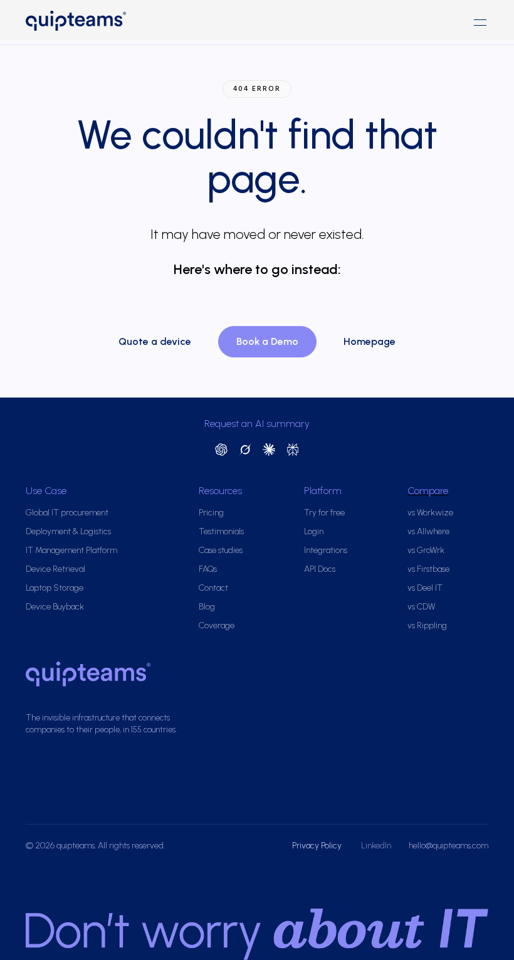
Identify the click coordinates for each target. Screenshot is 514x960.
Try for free (324, 512)
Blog (207, 606)
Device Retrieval (55, 569)
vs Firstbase (428, 569)
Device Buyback (55, 606)
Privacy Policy (318, 845)
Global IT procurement (67, 512)
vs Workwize (430, 512)
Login (313, 531)
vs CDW (421, 606)
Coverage (216, 625)
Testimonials (221, 531)
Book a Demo (267, 341)
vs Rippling (427, 625)
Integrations (325, 550)
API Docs (319, 569)
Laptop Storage (54, 588)
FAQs (208, 569)
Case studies (221, 550)
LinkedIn (376, 845)
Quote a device (154, 341)
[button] (480, 22)
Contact (213, 588)
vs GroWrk (425, 550)
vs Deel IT (425, 588)
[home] (141, 22)
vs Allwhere (428, 531)
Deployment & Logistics (68, 531)
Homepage (370, 341)
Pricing (211, 512)
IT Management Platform (71, 550)
